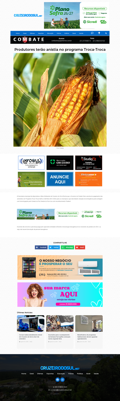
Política (66, 33)
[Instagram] (62, 379)
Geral (24, 33)
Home (18, 33)
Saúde (81, 33)
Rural (74, 33)
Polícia (59, 33)
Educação (50, 33)
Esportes (41, 33)
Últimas (32, 33)
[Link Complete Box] (30, 332)
